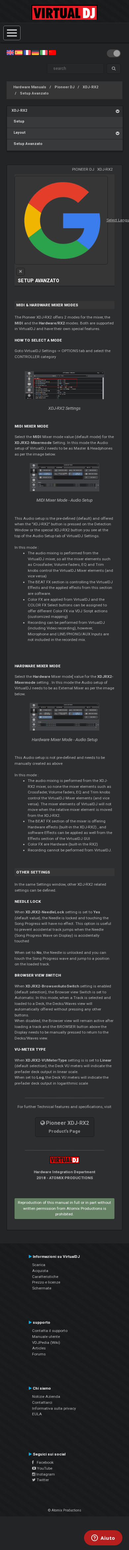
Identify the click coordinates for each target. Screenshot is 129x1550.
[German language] (35, 52)
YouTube (44, 1468)
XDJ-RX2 (90, 87)
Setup (18, 121)
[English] (10, 52)
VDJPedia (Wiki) (46, 1342)
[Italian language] (43, 52)
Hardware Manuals (29, 87)
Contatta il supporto (49, 1330)
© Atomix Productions (64, 1510)
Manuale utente (46, 1336)
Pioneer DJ (64, 87)
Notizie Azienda (46, 1396)
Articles (39, 1348)
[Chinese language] (52, 52)
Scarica (38, 1264)
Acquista (40, 1270)
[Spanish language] (18, 52)
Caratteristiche (45, 1276)
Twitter (42, 1480)
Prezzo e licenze (46, 1282)
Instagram (45, 1474)
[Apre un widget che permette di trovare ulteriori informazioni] (103, 1538)
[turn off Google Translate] (20, 272)
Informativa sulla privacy (54, 1408)
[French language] (27, 52)
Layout (18, 132)
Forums (39, 1354)
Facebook (44, 1462)
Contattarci (42, 1402)
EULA (37, 1414)
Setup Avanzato (34, 93)
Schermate (41, 1288)
